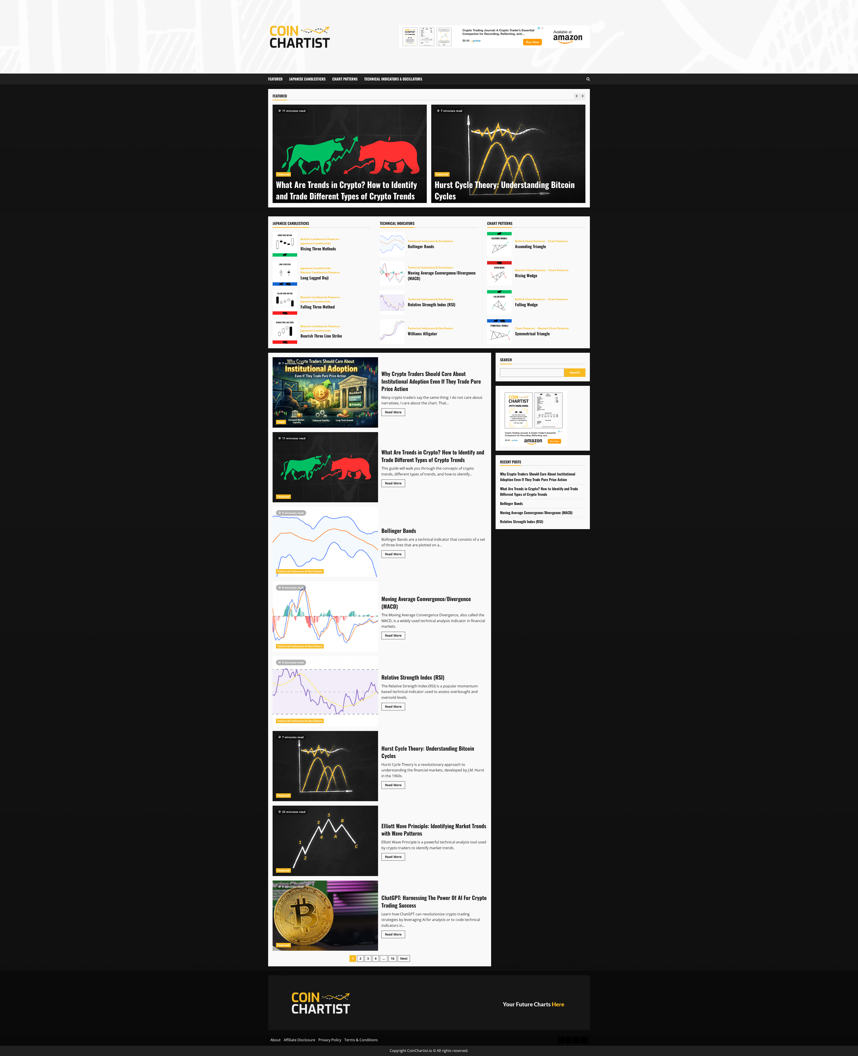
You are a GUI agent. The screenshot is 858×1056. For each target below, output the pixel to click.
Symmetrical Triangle (499, 331)
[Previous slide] (576, 96)
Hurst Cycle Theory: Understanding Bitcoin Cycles (346, 189)
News (281, 422)
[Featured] (561, 1040)
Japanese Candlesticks (307, 79)
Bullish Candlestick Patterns (320, 239)
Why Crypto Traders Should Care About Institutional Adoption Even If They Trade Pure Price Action (325, 392)
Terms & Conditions (361, 1039)
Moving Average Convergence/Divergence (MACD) (392, 273)
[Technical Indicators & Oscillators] (584, 1040)
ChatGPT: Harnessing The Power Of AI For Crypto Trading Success (325, 916)
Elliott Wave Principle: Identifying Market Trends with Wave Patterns (502, 189)
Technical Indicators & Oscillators (393, 79)
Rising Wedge (499, 273)
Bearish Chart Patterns (530, 270)
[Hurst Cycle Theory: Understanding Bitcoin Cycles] (350, 155)
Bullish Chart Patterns (530, 241)
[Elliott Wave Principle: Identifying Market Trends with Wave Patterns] (508, 155)
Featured (275, 79)
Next (404, 958)
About (275, 1039)
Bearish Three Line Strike (285, 331)
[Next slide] (582, 96)
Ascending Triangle (499, 244)
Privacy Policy (329, 1039)
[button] (588, 79)
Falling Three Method (285, 302)
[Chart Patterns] (576, 1040)
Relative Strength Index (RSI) (392, 302)
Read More (395, 411)
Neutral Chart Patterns (553, 328)
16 (392, 958)
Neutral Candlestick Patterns (320, 272)
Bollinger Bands (392, 244)
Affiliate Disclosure (299, 1039)
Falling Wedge (499, 302)
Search (506, 359)
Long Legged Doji (285, 273)
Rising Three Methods (285, 244)
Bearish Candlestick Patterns (320, 297)
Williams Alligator (392, 331)
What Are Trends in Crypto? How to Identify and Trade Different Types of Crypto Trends (325, 467)
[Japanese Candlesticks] (569, 1040)
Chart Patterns (345, 79)
